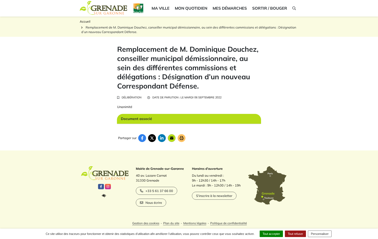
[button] (293, 8)
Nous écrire (153, 203)
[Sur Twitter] (152, 138)
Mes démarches (230, 8)
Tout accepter (271, 233)
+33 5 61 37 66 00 (159, 191)
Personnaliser (320, 233)
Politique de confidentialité (228, 223)
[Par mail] (172, 138)
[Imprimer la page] (181, 138)
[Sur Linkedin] (162, 138)
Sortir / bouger (269, 8)
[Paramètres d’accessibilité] (105, 195)
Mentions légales (194, 223)
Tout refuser (295, 233)
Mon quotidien (191, 8)
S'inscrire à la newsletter (214, 196)
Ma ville (161, 8)
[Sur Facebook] (142, 138)
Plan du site (171, 223)
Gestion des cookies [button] (145, 223)
